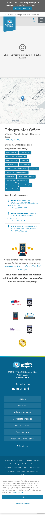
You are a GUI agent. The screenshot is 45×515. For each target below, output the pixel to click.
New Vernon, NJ (11, 164)
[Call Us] (34, 21)
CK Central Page (32, 471)
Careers (22, 399)
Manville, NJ (10, 181)
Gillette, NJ (10, 173)
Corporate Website (22, 419)
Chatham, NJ (21, 156)
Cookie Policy (14, 464)
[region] (22, 494)
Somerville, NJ (25, 152)
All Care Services (22, 412)
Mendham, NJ (25, 164)
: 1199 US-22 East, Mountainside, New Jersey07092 (21, 217)
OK (22, 497)
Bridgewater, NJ (11, 152)
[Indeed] (28, 389)
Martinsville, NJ (21, 173)
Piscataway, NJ (11, 185)
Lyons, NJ (24, 160)
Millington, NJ (11, 168)
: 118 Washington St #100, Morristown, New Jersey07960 (22, 204)
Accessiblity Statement (13, 467)
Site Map (23, 475)
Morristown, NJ (22, 181)
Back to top (23, 446)
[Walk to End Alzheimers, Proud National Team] (15, 330)
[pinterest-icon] (21, 389)
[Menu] (41, 21)
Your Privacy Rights (28, 464)
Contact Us (22, 405)
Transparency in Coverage (16, 471)
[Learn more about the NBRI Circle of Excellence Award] (22, 346)
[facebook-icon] (13, 389)
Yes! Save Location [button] (21, 8)
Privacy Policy (10, 460)
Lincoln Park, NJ (25, 185)
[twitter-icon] (24, 389)
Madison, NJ (22, 168)
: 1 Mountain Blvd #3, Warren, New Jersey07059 (24, 228)
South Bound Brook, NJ (26, 177)
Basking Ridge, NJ (12, 189)
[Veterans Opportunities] (15, 306)
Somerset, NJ (10, 177)
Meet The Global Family (22, 438)
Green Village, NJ (12, 160)
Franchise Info (22, 432)
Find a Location (22, 425)
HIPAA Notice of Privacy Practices (28, 460)
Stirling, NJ (10, 156)
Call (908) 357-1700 (13, 140)
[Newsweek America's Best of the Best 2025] (15, 319)
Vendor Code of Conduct (32, 467)
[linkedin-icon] (17, 389)
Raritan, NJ (34, 168)
